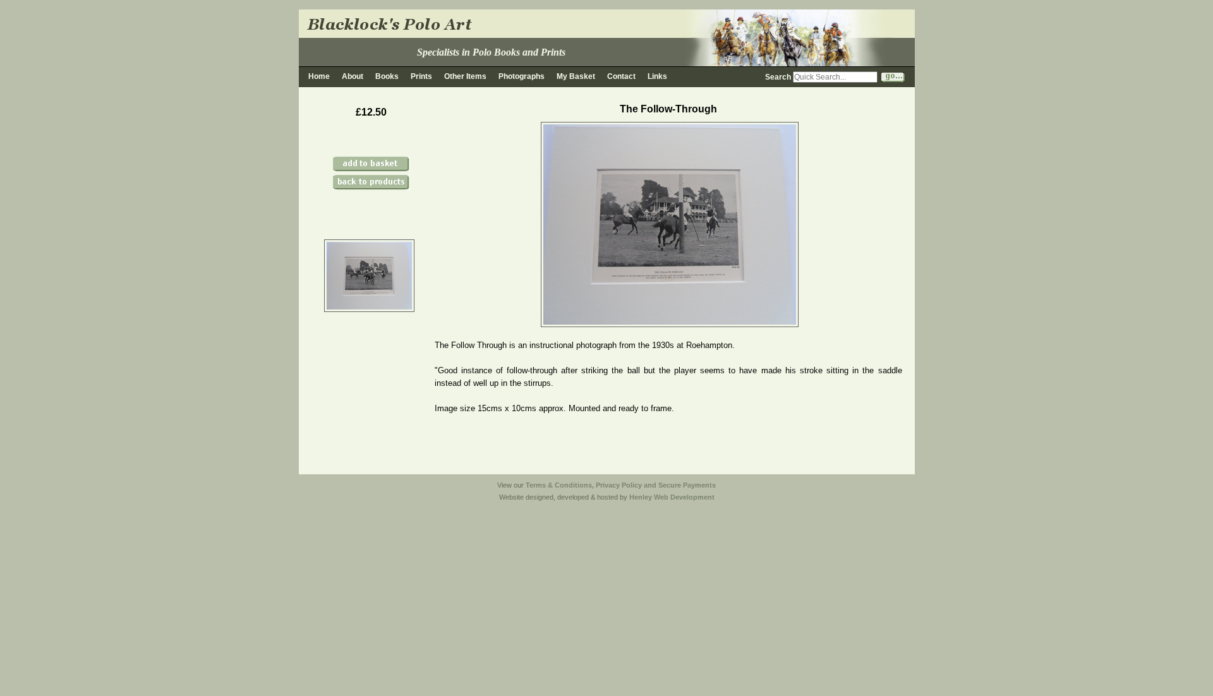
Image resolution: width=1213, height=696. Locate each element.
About (352, 76)
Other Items (465, 76)
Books (387, 76)
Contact (621, 76)
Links (657, 76)
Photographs (521, 76)
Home (319, 76)
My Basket (576, 76)
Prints (421, 76)
